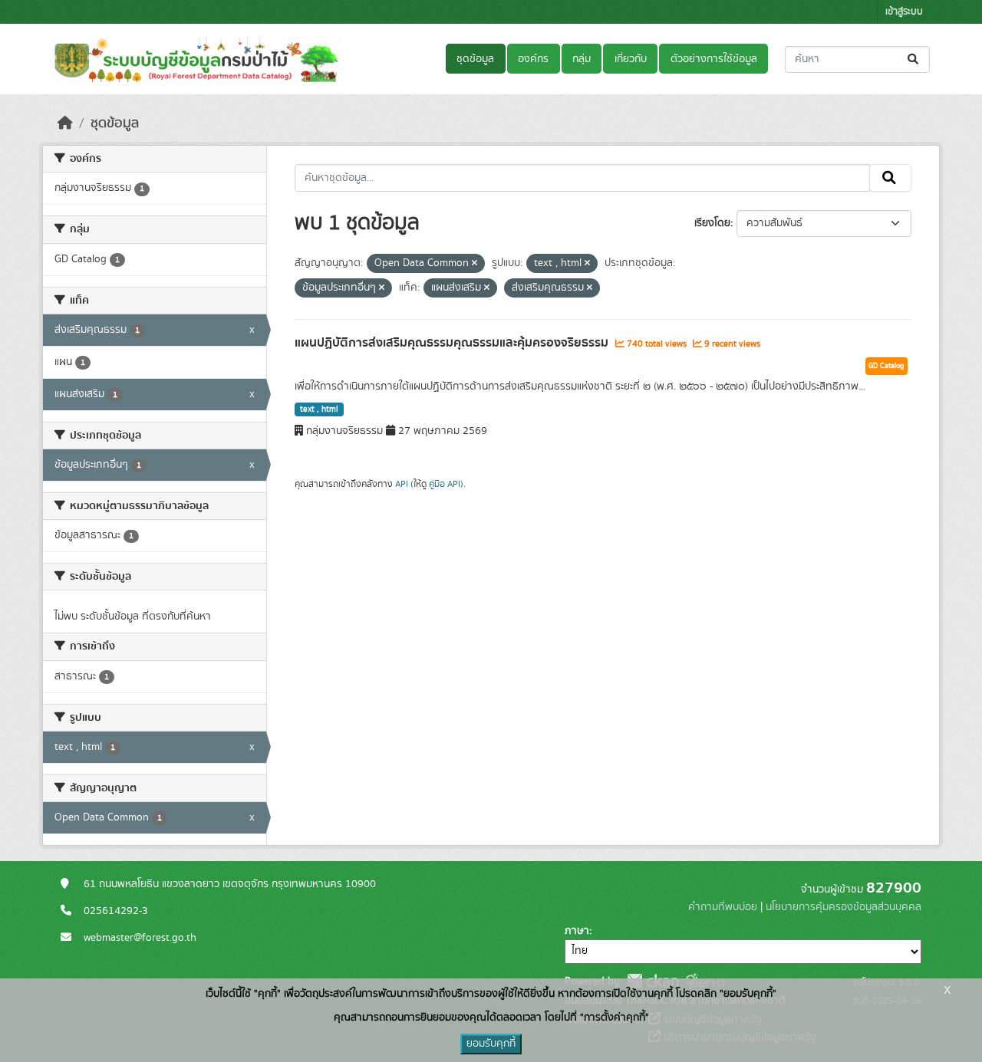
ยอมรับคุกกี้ (491, 1043)
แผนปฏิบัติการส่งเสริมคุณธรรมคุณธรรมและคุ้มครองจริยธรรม (453, 343)
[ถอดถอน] (474, 264)
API (401, 484)
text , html (319, 409)
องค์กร (533, 59)
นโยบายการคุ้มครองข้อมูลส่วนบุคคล (843, 907)
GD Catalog (886, 365)
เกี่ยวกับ (631, 59)
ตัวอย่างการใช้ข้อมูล (714, 59)
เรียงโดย (712, 223)
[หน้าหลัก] (65, 123)
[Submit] (914, 59)
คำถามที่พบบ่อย (722, 907)
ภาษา (577, 931)
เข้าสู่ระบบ (904, 12)
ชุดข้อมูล (475, 59)
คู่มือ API (444, 484)
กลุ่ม (581, 59)
